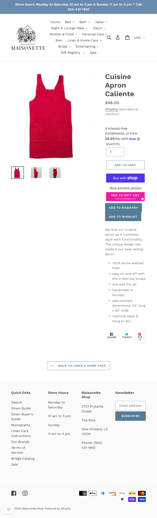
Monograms (20, 425)
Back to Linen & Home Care (81, 365)
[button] (125, 196)
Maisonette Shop (33, 508)
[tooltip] (142, 198)
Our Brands (20, 442)
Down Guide (21, 408)
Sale (14, 464)
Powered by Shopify (58, 508)
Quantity (113, 144)
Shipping (111, 109)
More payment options (125, 187)
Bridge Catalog (23, 458)
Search (16, 402)
